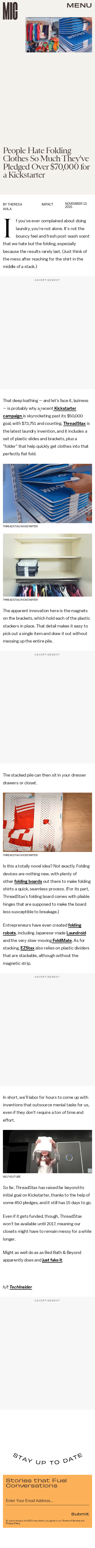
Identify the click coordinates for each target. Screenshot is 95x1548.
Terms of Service (71, 1521)
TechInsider (21, 1287)
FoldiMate (62, 940)
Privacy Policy (13, 1523)
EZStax (27, 948)
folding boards (28, 881)
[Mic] (10, 11)
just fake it (52, 1260)
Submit (80, 1513)
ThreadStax (74, 423)
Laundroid (76, 933)
